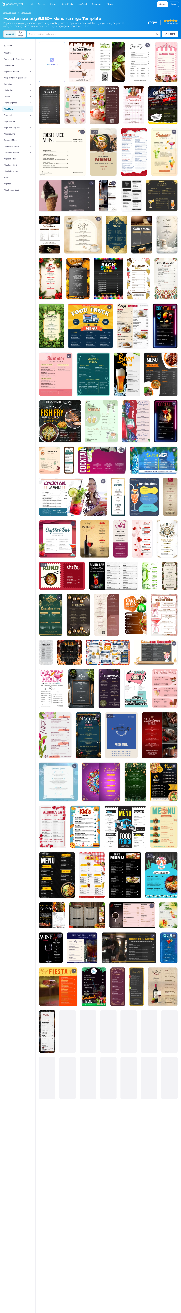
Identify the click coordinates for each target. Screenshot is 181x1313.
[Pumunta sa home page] (11, 4)
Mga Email (20, 34)
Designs (10, 34)
